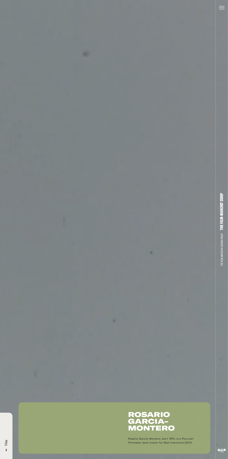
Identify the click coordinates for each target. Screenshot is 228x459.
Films (6, 443)
